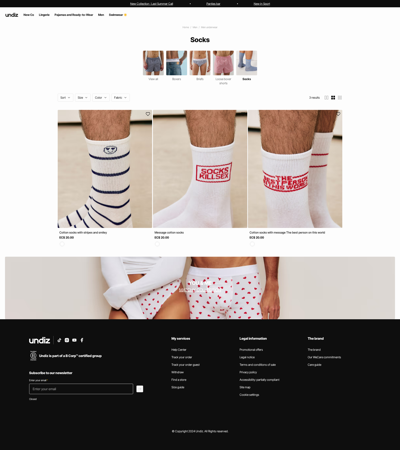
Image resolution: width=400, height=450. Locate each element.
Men (195, 27)
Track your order (181, 357)
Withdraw (177, 372)
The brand (314, 349)
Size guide (177, 387)
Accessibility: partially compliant (259, 379)
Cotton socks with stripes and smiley (83, 232)
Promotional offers (251, 349)
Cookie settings (249, 394)
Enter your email (38, 380)
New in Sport (262, 3)
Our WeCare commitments (324, 357)
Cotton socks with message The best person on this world (287, 232)
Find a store (178, 379)
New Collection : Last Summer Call (151, 3)
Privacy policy (248, 372)
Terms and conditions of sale (258, 364)
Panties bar (213, 3)
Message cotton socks (169, 232)
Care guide (314, 364)
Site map (245, 387)
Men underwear (209, 27)
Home (185, 27)
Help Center (178, 349)
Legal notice (247, 357)
